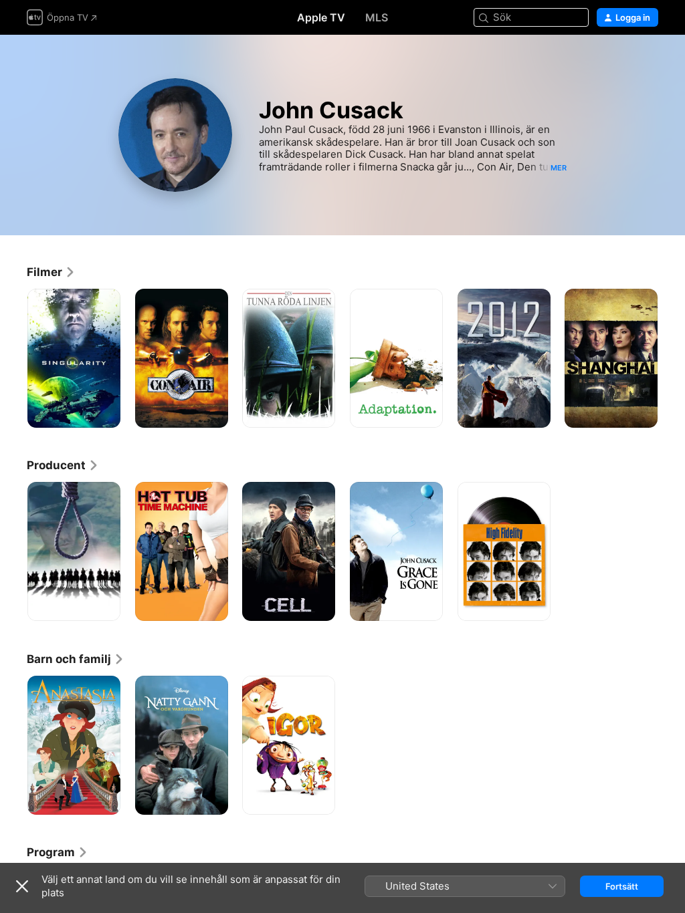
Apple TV (321, 17)
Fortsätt (621, 886)
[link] (51, 272)
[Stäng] (22, 886)
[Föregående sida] (13, 358)
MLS (376, 17)
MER (559, 167)
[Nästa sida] (671, 358)
